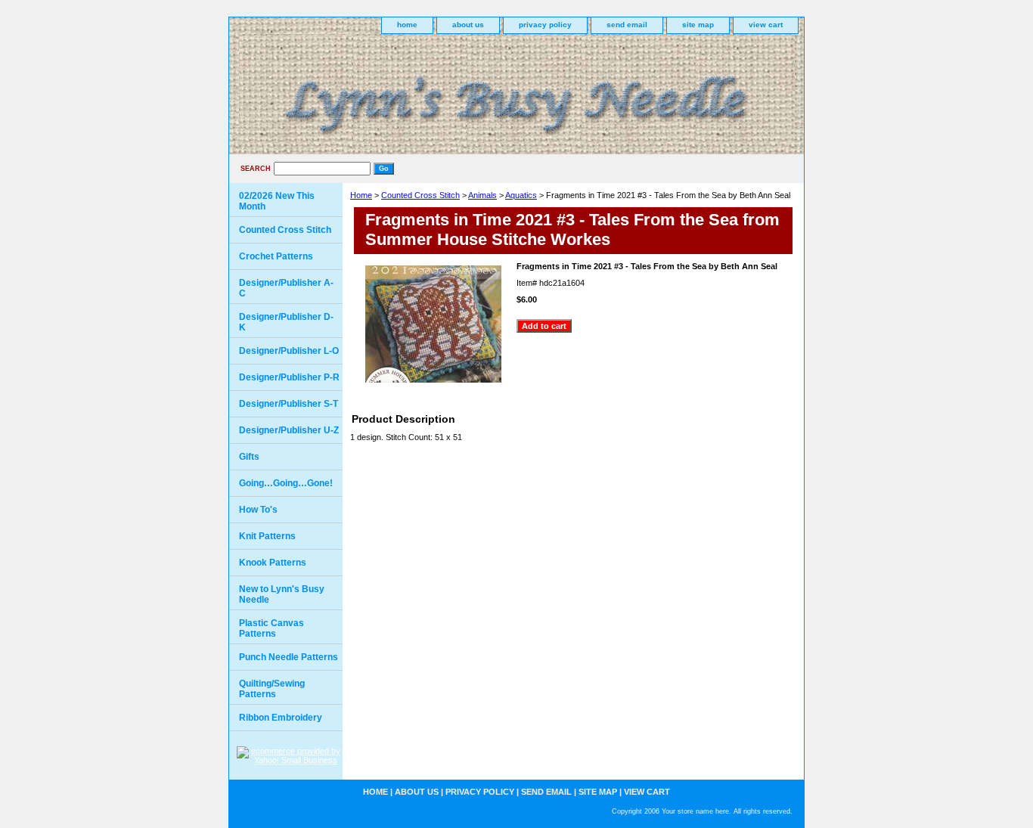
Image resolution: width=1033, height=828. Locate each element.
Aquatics (521, 195)
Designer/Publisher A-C (286, 288)
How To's (258, 509)
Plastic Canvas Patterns (271, 628)
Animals (482, 195)
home (407, 24)
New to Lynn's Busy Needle (281, 594)
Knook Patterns (272, 562)
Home (361, 195)
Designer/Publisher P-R (289, 377)
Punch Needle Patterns (288, 657)
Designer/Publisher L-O (289, 351)
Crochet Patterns (276, 256)
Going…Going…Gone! (286, 483)
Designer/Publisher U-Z (289, 430)
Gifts (249, 456)
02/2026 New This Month (277, 201)
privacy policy (545, 24)
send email (626, 24)
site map (698, 24)
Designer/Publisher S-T (288, 403)
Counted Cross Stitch (420, 195)
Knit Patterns (267, 536)
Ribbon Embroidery (280, 717)
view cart (766, 24)
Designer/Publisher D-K (286, 322)
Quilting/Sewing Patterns (272, 688)
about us (468, 24)
